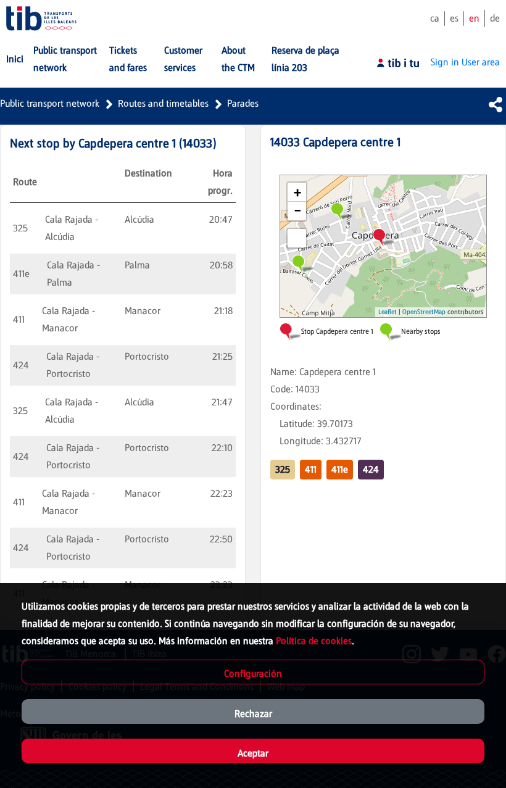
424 (371, 469)
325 (282, 469)
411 (311, 469)
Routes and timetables (163, 103)
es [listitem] (454, 18)
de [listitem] (495, 18)
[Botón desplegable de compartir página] (495, 104)
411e (339, 469)
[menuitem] (14, 59)
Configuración (253, 673)
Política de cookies (314, 641)
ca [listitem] (434, 18)
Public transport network (49, 103)
